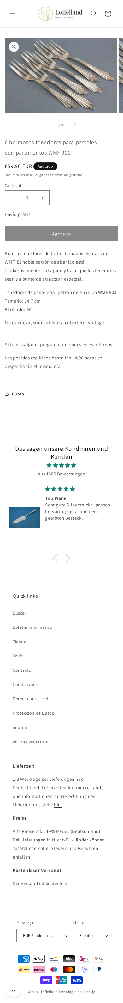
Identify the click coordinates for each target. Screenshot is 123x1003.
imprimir (21, 727)
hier (58, 805)
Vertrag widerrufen (32, 741)
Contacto (22, 670)
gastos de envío (51, 175)
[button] (13, 14)
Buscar (19, 613)
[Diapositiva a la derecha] (75, 124)
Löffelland (49, 991)
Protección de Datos (33, 713)
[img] (61, 465)
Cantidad (13, 185)
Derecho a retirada (32, 698)
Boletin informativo (32, 627)
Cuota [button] (18, 394)
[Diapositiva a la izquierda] (48, 124)
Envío (18, 656)
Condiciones (25, 684)
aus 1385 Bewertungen (61, 474)
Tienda (19, 642)
